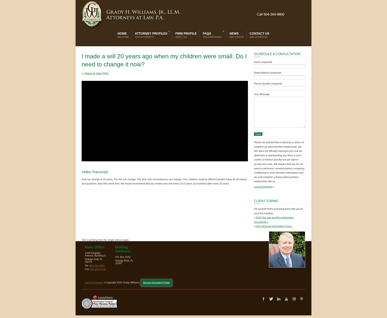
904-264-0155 (98, 269)
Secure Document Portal (156, 282)
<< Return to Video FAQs (95, 73)
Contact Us (259, 35)
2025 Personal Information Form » (274, 226)
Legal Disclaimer (263, 186)
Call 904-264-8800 (270, 14)
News (236, 35)
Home (123, 35)
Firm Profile (186, 35)
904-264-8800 (97, 265)
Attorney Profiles (150, 34)
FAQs (211, 34)
